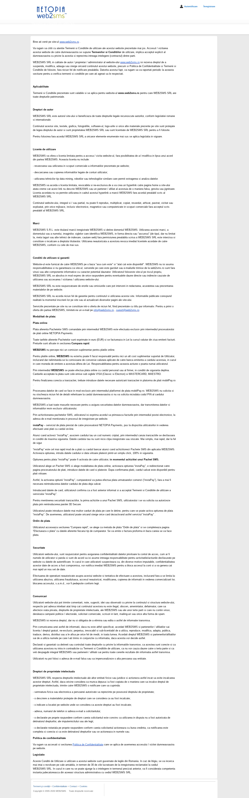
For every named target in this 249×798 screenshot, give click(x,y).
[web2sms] (52, 19)
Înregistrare (209, 6)
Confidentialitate (59, 786)
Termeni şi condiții (41, 786)
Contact (73, 786)
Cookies (83, 786)
